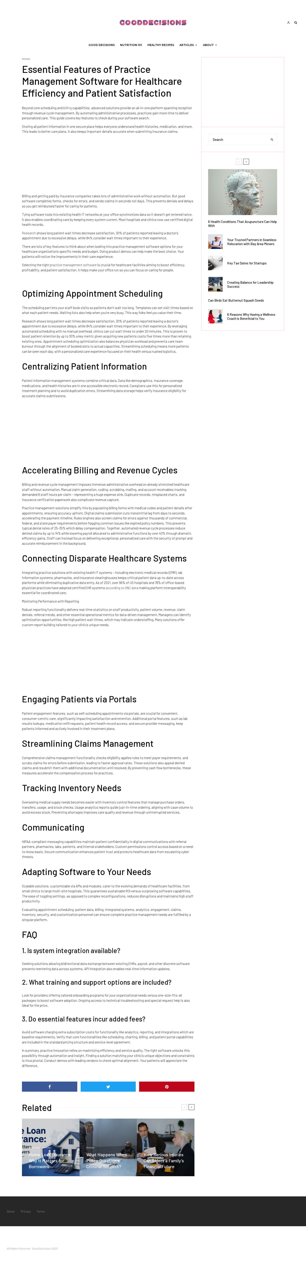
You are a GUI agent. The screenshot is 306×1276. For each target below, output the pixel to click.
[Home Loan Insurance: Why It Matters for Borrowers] (51, 1147)
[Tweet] (108, 1087)
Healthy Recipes (160, 45)
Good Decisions (101, 45)
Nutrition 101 (131, 45)
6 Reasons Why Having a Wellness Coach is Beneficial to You (251, 316)
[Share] (49, 1087)
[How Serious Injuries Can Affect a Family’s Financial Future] (165, 1147)
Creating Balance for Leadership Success (250, 284)
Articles (186, 45)
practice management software (73, 265)
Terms (41, 1211)
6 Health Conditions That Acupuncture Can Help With (242, 224)
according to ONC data (122, 588)
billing (67, 108)
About (208, 45)
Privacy (26, 1211)
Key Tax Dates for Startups (247, 263)
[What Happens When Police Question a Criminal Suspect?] (108, 1147)
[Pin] (166, 1087)
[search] (272, 139)
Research (29, 233)
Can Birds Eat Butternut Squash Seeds (236, 300)
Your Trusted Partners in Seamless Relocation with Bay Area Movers (251, 242)
